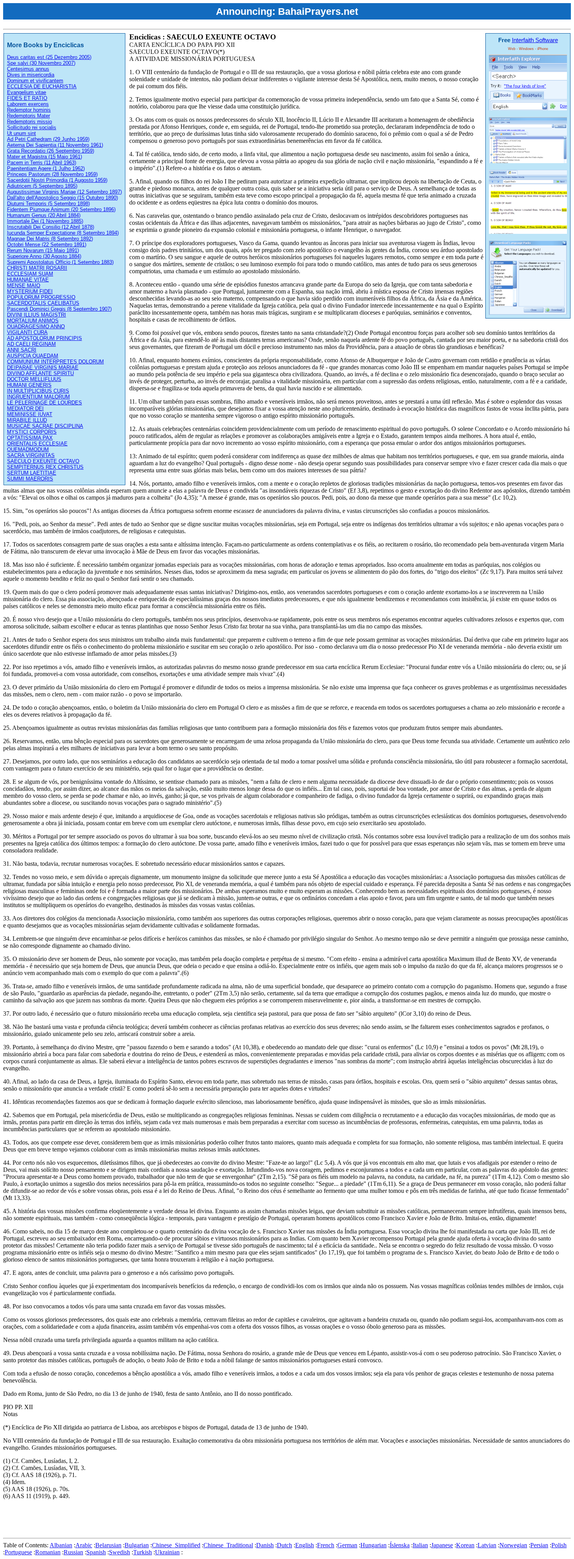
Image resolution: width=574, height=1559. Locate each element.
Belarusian (108, 1545)
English (304, 1545)
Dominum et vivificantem (35, 81)
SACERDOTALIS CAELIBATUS (43, 303)
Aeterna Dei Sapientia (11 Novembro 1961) (55, 145)
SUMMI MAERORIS (30, 479)
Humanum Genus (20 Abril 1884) (43, 215)
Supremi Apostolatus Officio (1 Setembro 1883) (60, 262)
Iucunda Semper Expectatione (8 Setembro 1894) (63, 233)
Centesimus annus (28, 69)
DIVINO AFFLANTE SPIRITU (40, 373)
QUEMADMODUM (28, 449)
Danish (265, 1545)
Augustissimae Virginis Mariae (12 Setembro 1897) (64, 192)
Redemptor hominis (29, 110)
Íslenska (400, 1545)
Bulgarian (137, 1545)
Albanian (61, 1545)
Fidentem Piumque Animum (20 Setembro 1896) (61, 209)
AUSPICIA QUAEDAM (32, 356)
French (325, 1545)
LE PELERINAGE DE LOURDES (44, 403)
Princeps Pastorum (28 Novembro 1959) (52, 174)
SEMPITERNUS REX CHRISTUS (45, 467)
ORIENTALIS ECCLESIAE (37, 444)
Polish (559, 1545)
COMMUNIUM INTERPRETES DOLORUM (55, 362)
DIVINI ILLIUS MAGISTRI (36, 315)
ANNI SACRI (21, 350)
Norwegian (513, 1545)
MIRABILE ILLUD (27, 420)
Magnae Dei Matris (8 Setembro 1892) (50, 239)
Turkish (142, 1552)
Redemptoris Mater (28, 116)
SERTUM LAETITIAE (31, 473)
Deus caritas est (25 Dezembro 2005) (49, 57)
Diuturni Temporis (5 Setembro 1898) (48, 203)
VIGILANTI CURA (27, 332)
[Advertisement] (145, 1517)
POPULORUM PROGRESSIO (41, 297)
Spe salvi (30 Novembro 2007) (41, 63)
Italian (420, 1545)
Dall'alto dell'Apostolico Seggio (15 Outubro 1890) (62, 198)
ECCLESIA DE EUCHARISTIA (42, 86)
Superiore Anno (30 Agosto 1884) (44, 256)
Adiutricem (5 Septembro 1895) (42, 186)
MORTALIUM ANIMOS (33, 321)
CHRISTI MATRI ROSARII (37, 268)
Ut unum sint (21, 133)
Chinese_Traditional (228, 1545)
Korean (465, 1545)
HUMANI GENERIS (29, 385)
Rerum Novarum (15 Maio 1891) (43, 250)
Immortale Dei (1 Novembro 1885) (45, 221)
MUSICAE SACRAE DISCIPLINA (45, 426)
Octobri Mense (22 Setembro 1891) (46, 244)
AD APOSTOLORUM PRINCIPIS (44, 338)
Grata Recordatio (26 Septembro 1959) (50, 151)
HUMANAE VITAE (28, 280)
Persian (539, 1545)
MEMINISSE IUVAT (29, 414)
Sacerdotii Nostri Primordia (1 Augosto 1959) (57, 180)
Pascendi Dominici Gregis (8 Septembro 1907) (59, 309)
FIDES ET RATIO (27, 98)
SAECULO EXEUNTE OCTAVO (43, 461)
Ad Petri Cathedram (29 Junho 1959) (48, 139)
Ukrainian (167, 1552)
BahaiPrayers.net (318, 11)
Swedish (119, 1552)
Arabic (83, 1545)
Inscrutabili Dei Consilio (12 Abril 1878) (50, 227)
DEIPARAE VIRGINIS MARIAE (42, 367)
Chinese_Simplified (176, 1545)
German (347, 1545)
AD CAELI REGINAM (31, 344)
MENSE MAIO (23, 285)
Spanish (96, 1552)
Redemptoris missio (29, 122)
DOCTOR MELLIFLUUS (34, 379)
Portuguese (18, 1552)
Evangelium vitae (26, 92)
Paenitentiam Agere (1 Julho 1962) (46, 168)
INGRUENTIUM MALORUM (38, 397)
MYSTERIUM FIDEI (30, 291)
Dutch (284, 1545)
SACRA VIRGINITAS (31, 455)
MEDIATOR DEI (25, 408)
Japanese (442, 1545)
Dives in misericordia (30, 75)
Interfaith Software (535, 40)
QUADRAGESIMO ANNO (36, 326)
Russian (73, 1552)
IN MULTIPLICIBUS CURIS (38, 391)
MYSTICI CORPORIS (32, 432)
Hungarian (373, 1545)
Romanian (48, 1552)
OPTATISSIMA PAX (30, 438)
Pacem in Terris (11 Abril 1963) (41, 163)
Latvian (487, 1545)
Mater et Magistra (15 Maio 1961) (44, 157)
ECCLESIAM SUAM (30, 274)
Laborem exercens (28, 104)
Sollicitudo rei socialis (31, 127)
